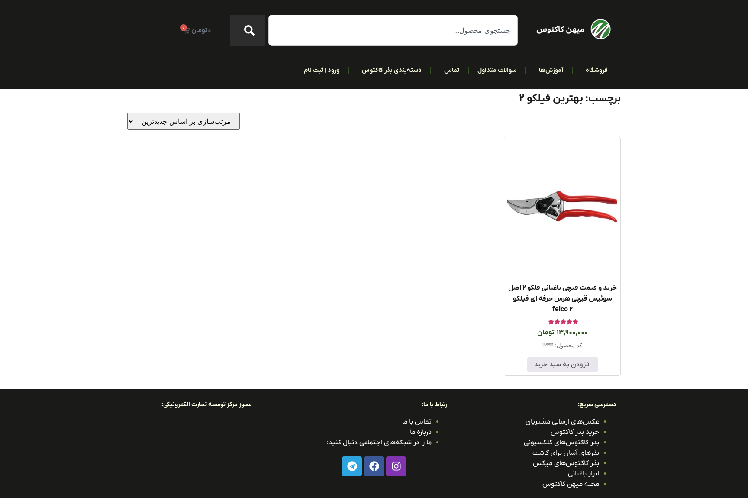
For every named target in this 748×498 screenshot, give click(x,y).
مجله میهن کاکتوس (570, 484)
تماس (451, 70)
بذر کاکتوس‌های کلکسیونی (561, 442)
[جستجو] (247, 30)
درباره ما (421, 432)
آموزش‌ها (551, 70)
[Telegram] (352, 466)
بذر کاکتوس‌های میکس (566, 463)
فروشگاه (597, 70)
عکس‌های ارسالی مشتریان (562, 421)
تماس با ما (417, 421)
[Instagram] (396, 466)
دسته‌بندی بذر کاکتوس (392, 70)
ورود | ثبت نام (321, 70)
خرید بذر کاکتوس (575, 432)
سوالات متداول (496, 70)
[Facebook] (374, 466)
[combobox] (393, 30)
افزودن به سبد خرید (562, 364)
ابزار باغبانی (583, 473)
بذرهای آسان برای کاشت (565, 453)
